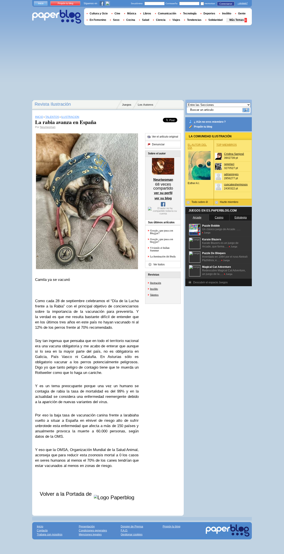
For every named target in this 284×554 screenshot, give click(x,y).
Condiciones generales (93, 530)
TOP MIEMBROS (226, 144)
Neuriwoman (47, 127)
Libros (147, 13)
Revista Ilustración (53, 104)
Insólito (154, 288)
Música (131, 13)
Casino (219, 217)
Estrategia (241, 217)
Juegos (126, 104)
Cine (117, 13)
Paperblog (56, 17)
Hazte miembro (229, 202)
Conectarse (225, 3)
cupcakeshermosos (236, 184)
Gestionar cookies (131, 534)
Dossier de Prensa (132, 526)
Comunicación (167, 13)
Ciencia (161, 19)
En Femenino (98, 19)
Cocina (130, 19)
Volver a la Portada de (66, 494)
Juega (207, 232)
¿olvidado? (243, 3)
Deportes (209, 13)
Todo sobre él (199, 202)
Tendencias (194, 19)
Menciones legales (90, 534)
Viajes (176, 19)
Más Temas (236, 19)
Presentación (87, 526)
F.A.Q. (124, 530)
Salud (145, 19)
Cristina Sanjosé (234, 154)
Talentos (154, 294)
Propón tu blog (203, 126)
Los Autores (145, 104)
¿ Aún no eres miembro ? (210, 121)
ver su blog (163, 198)
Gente (242, 13)
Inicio (40, 3)
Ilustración (155, 282)
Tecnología (190, 13)
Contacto (42, 530)
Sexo (116, 19)
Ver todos (159, 264)
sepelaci (229, 164)
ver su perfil (163, 193)
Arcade (197, 217)
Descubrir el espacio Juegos (210, 282)
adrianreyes (231, 174)
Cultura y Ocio (99, 13)
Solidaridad (215, 19)
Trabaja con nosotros (49, 534)
